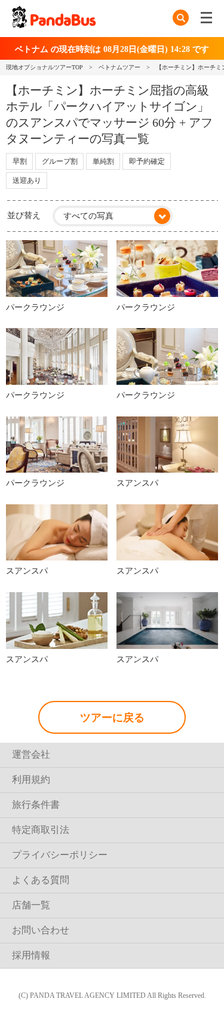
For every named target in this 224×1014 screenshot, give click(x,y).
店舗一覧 (31, 905)
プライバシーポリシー (60, 855)
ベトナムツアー (119, 67)
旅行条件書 (36, 804)
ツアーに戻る (112, 718)
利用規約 (31, 779)
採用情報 (31, 955)
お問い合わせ (40, 930)
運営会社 (31, 754)
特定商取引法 (40, 830)
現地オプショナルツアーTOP (44, 67)
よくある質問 (40, 880)
